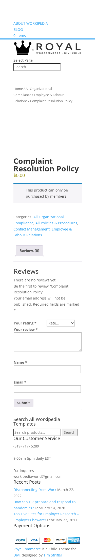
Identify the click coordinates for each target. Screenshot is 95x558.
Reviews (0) (29, 250)
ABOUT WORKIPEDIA (30, 23)
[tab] (29, 250)
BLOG (18, 29)
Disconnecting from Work (34, 489)
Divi (16, 555)
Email (20, 382)
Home (18, 88)
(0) (32, 49)
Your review (26, 329)
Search (69, 432)
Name (20, 362)
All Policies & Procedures (56, 223)
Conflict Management (31, 229)
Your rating (25, 323)
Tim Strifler (53, 555)
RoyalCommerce (27, 549)
